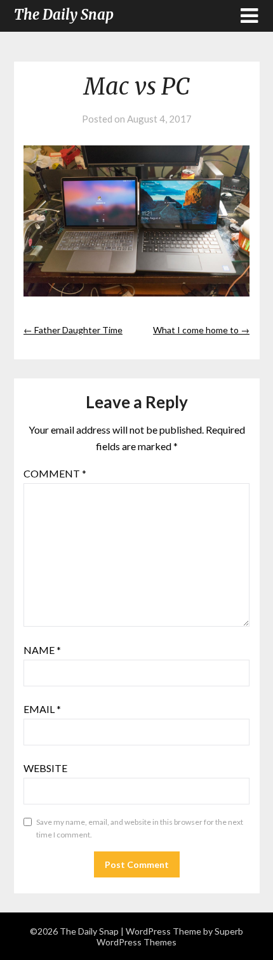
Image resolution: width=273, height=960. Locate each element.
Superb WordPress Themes (170, 936)
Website (45, 768)
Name (42, 650)
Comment (54, 473)
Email (42, 709)
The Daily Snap (64, 14)
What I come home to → (201, 329)
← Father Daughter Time (73, 329)
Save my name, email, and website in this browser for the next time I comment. (139, 828)
